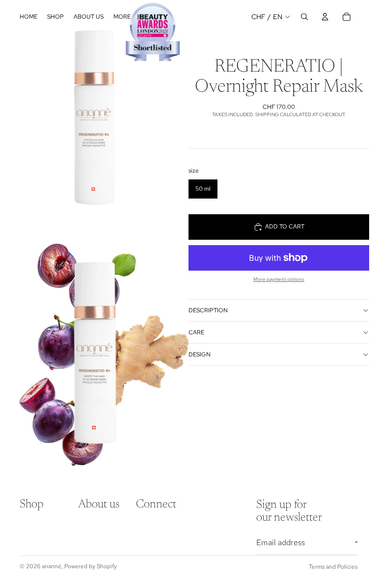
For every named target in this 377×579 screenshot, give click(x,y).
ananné (51, 566)
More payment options (278, 279)
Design (199, 354)
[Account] (325, 16)
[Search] (304, 16)
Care (196, 332)
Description (208, 310)
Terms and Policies (333, 567)
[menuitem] (121, 17)
